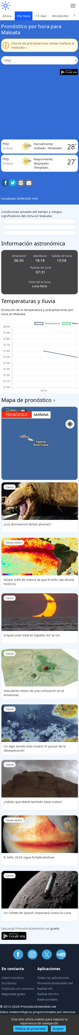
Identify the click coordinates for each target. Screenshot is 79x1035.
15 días (41, 16)
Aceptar (58, 1029)
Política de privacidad (30, 1029)
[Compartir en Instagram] (21, 183)
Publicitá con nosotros (18, 988)
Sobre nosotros (13, 978)
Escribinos (9, 983)
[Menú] (73, 5)
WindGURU (60, 16)
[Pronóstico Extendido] (5, 5)
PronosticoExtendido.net (55, 983)
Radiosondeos (47, 999)
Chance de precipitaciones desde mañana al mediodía (42, 45)
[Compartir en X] (13, 183)
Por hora (23, 16)
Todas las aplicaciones (53, 978)
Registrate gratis (13, 994)
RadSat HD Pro (48, 994)
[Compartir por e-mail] (29, 183)
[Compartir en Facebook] (5, 183)
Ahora (7, 16)
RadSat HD (45, 988)
